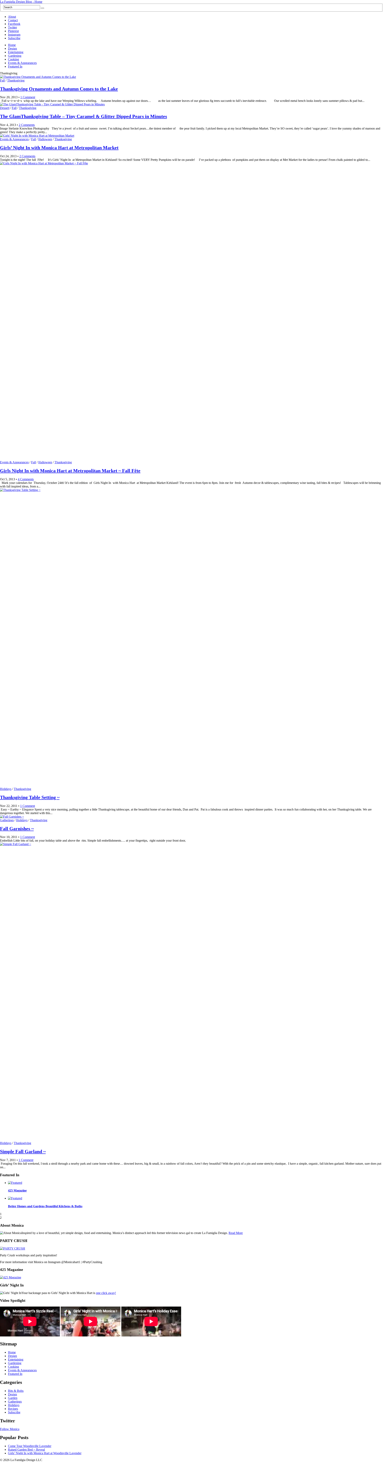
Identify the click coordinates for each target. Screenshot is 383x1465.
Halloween (45, 139)
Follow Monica (9, 1429)
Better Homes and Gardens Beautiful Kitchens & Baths (45, 1206)
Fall (2, 80)
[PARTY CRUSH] (12, 1248)
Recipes (13, 1408)
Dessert (4, 108)
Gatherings (7, 820)
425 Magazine (17, 1190)
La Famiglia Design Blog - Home (21, 1)
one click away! (106, 1293)
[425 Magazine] (10, 1277)
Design (12, 48)
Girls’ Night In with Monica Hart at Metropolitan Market (59, 147)
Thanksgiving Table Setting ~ (29, 797)
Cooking (13, 59)
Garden (12, 1398)
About (12, 16)
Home (12, 45)
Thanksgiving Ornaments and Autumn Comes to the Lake (59, 88)
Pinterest (13, 31)
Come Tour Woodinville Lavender (29, 1446)
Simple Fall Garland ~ (23, 1151)
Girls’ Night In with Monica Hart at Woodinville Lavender (44, 1453)
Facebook (14, 24)
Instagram (14, 34)
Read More (236, 1233)
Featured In (15, 66)
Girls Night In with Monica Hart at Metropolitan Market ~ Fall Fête (70, 470)
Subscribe (14, 38)
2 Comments (27, 125)
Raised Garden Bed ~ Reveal (26, 1449)
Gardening (14, 55)
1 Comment (27, 97)
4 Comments (26, 479)
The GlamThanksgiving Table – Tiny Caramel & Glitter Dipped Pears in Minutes (83, 116)
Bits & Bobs (16, 1390)
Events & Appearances (22, 63)
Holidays (5, 789)
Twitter (12, 27)
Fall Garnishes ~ (17, 828)
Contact (13, 20)
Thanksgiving (16, 80)
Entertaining (15, 52)
